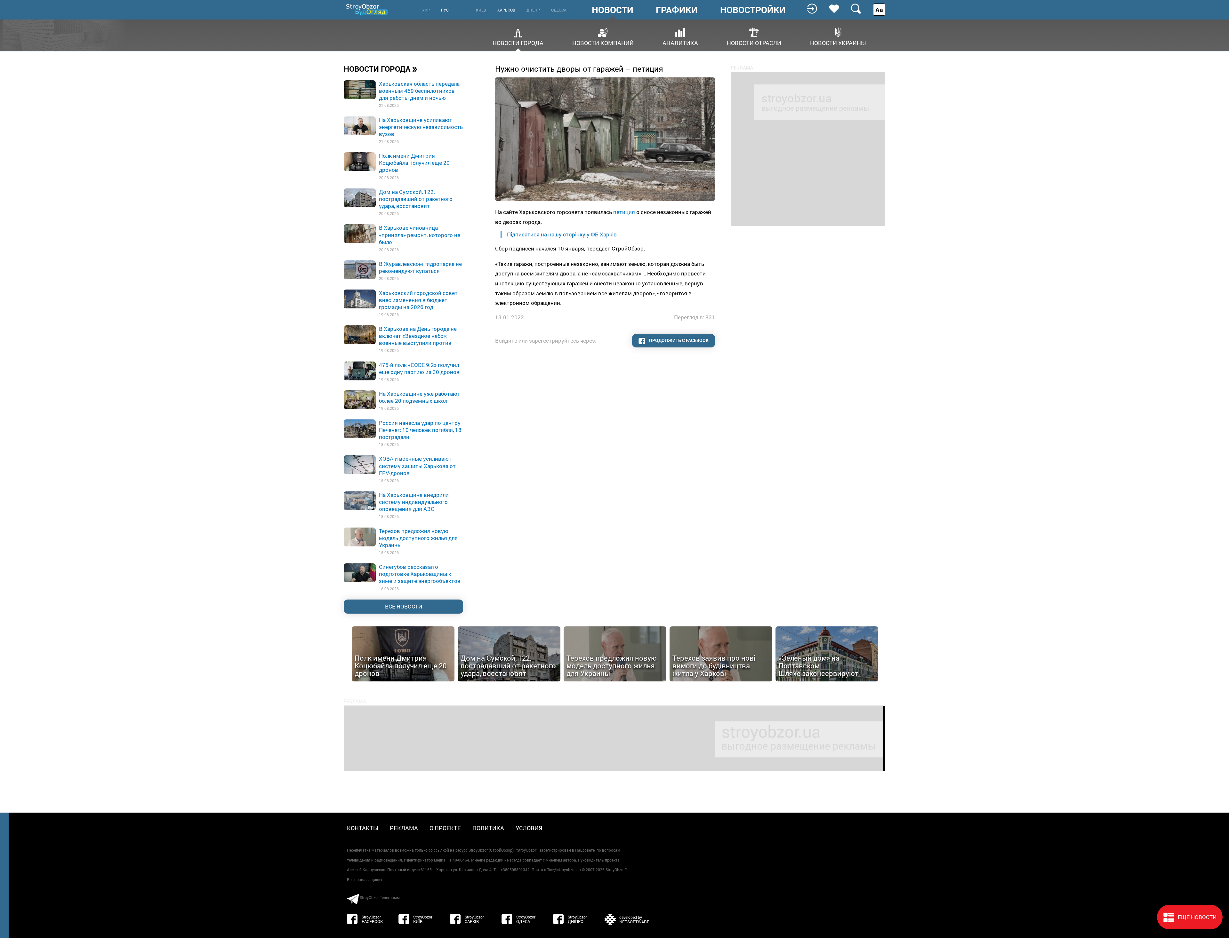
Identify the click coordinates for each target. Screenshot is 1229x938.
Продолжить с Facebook (678, 340)
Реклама (404, 828)
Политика (488, 828)
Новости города (518, 42)
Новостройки (753, 9)
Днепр (533, 9)
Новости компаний (603, 42)
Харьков (506, 9)
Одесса (558, 9)
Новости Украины (838, 42)
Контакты (362, 828)
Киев (481, 9)
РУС (445, 9)
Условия (529, 828)
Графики (677, 9)
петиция (624, 212)
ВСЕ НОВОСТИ (403, 606)
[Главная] (368, 9)
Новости (612, 9)
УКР (426, 9)
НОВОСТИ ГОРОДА (381, 68)
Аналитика (680, 42)
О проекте (445, 828)
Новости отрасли (754, 42)
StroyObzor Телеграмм (380, 897)
